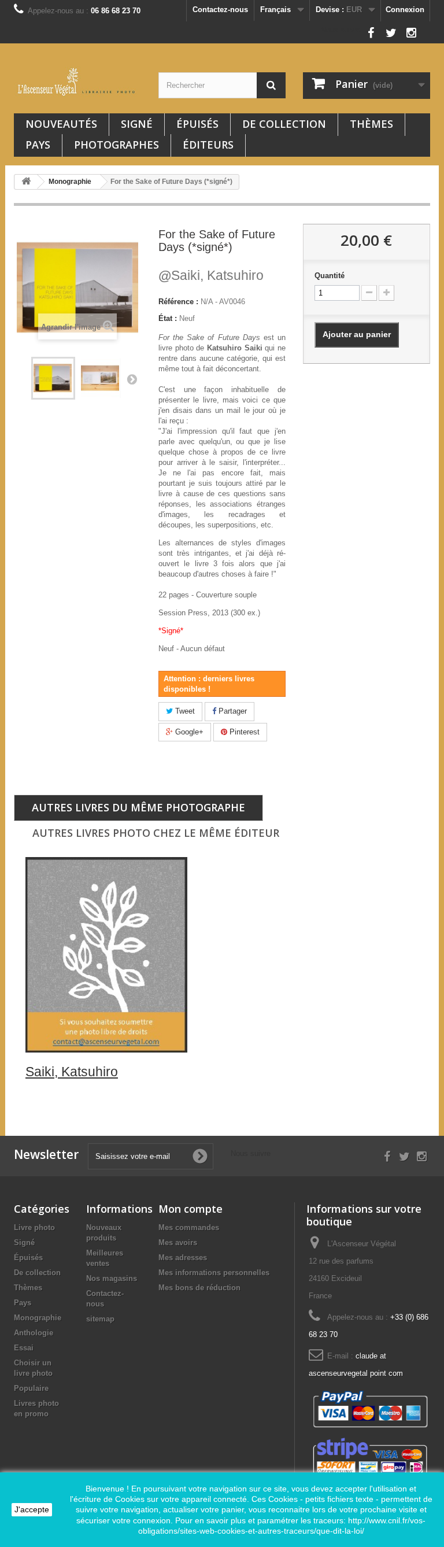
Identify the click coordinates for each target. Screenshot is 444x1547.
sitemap (100, 1319)
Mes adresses (182, 1257)
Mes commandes (188, 1227)
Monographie (37, 1317)
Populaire (31, 1388)
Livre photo (34, 1227)
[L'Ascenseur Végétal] (77, 82)
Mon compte (190, 1209)
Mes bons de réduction (199, 1287)
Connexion (405, 9)
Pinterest (243, 732)
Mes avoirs (177, 1242)
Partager (231, 711)
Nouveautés (61, 124)
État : (167, 318)
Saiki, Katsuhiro (211, 275)
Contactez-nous (220, 9)
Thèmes (371, 124)
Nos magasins (111, 1278)
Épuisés (197, 124)
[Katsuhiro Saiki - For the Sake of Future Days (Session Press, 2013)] (53, 378)
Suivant (132, 379)
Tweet (184, 711)
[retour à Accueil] (26, 182)
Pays (37, 145)
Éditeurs (208, 145)
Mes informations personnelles (213, 1272)
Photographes (116, 145)
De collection (284, 124)
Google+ (188, 732)
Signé (137, 124)
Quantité (329, 275)
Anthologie (33, 1332)
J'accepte (31, 1509)
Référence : (178, 301)
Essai (24, 1347)
